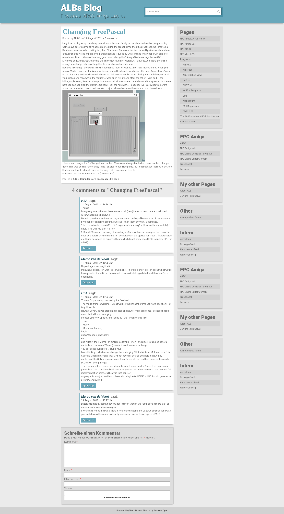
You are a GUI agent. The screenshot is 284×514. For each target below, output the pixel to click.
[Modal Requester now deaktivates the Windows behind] (117, 126)
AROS (76, 179)
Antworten (88, 248)
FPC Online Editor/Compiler (194, 158)
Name (68, 470)
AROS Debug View (192, 75)
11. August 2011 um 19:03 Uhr (97, 297)
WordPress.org (188, 254)
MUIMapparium (191, 106)
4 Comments (110, 38)
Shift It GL (188, 111)
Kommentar (71, 441)
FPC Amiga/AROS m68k (192, 38)
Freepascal (103, 179)
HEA (84, 201)
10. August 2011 (93, 38)
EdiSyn (186, 80)
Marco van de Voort (95, 259)
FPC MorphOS (187, 54)
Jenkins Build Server (190, 196)
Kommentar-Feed (189, 249)
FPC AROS (185, 49)
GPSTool (187, 85)
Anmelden (185, 239)
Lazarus (184, 169)
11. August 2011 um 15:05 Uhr (97, 263)
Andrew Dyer (161, 510)
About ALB (185, 190)
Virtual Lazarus (188, 121)
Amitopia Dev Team (190, 217)
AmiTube (187, 69)
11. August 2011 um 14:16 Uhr (97, 204)
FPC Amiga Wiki (188, 148)
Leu (185, 95)
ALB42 (77, 38)
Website (68, 488)
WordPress (135, 510)
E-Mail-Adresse (72, 479)
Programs (185, 59)
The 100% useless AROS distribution (199, 116)
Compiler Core (88, 179)
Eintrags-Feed (187, 244)
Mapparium (189, 101)
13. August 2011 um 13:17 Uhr (97, 400)
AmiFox (187, 64)
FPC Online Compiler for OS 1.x (196, 153)
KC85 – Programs (192, 90)
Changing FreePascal (93, 31)
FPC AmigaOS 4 (188, 44)
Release (114, 179)
